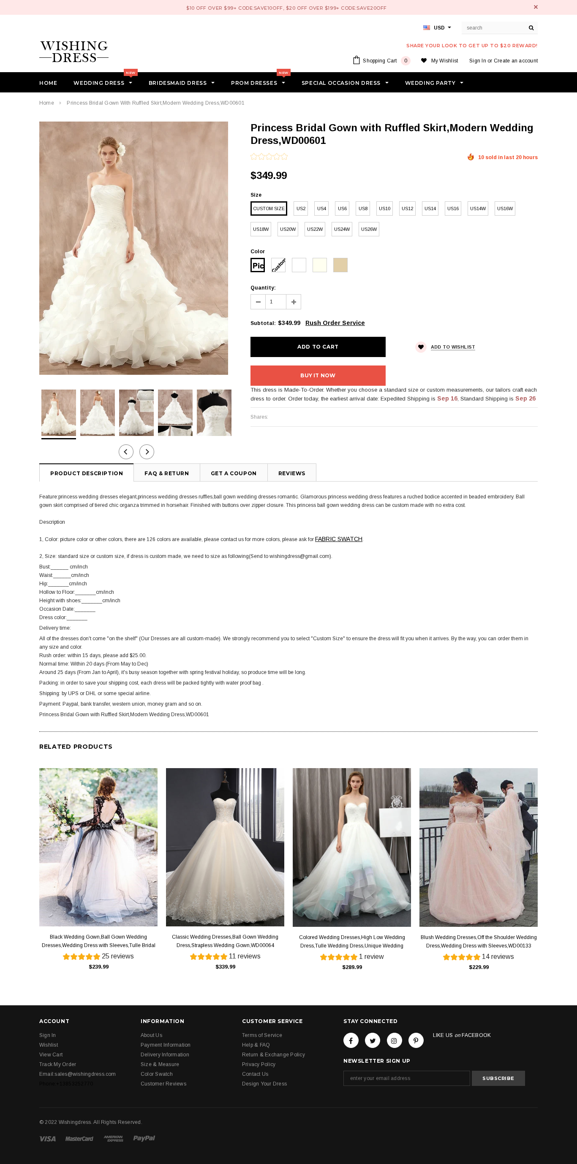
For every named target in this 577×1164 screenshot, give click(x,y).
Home (46, 103)
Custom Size (269, 208)
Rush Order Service (335, 322)
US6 (342, 208)
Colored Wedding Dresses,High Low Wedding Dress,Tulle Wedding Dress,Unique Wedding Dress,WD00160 (352, 942)
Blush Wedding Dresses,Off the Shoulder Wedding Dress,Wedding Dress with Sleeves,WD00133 (479, 941)
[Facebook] (351, 1040)
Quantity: (263, 288)
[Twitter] (372, 1040)
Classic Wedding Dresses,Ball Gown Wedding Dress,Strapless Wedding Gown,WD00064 (225, 941)
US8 (363, 208)
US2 (301, 208)
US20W (288, 229)
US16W (505, 208)
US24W (342, 229)
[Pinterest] (416, 1040)
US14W (478, 208)
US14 (430, 208)
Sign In (477, 61)
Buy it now (317, 375)
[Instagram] (394, 1040)
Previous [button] (126, 451)
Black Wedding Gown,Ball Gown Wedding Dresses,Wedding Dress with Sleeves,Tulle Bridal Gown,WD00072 (98, 942)
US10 (384, 208)
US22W (315, 229)
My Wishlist (444, 61)
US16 (453, 208)
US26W (369, 229)
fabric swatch (338, 539)
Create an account (516, 61)
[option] (136, 248)
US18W (261, 229)
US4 (321, 208)
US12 (407, 208)
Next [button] (146, 451)
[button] (269, 157)
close (536, 7)
